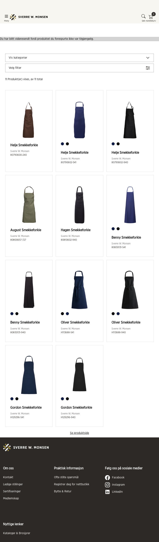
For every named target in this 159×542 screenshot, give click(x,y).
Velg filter (15, 67)
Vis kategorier (18, 57)
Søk (143, 21)
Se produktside (79, 433)
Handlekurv (151, 18)
